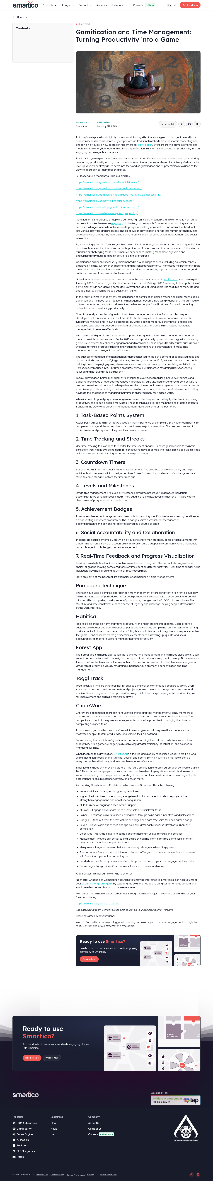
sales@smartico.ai (108, 1175)
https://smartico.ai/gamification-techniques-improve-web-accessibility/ (119, 194)
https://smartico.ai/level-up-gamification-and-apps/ (107, 207)
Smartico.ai (120, 753)
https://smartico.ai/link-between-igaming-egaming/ (107, 213)
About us (101, 5)
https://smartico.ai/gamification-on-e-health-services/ (109, 188)
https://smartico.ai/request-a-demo (97, 903)
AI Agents (68, 5)
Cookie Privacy (57, 1175)
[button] (49, 5)
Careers (138, 5)
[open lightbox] (186, 1129)
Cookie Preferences (76, 1175)
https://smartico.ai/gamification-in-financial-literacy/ (107, 182)
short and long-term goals (97, 883)
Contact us (85, 5)
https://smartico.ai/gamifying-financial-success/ (105, 200)
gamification (145, 144)
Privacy (90, 1175)
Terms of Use (42, 1175)
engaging (116, 223)
